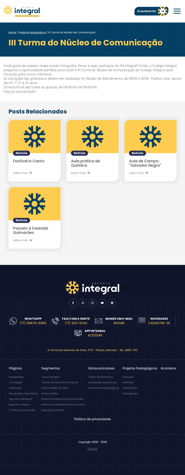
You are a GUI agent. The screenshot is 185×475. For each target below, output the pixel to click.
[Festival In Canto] (34, 136)
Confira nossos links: (22, 410)
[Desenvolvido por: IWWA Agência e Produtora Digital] (92, 449)
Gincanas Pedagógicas (103, 388)
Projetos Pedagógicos (32, 32)
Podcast (128, 377)
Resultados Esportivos (23, 393)
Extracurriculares (101, 368)
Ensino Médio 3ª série (55, 388)
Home (12, 32)
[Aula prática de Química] (92, 136)
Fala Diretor (130, 388)
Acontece (168, 368)
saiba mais (20, 173)
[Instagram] (83, 303)
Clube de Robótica (100, 377)
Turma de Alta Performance (59, 382)
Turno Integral (50, 377)
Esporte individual (20, 399)
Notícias (128, 382)
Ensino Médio (49, 393)
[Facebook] (73, 303)
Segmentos (50, 368)
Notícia (21, 153)
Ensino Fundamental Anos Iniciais (63, 404)
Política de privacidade (92, 419)
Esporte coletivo (19, 404)
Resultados (16, 377)
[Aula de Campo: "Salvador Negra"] (150, 136)
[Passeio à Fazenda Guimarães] (34, 203)
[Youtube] (102, 303)
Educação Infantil (52, 410)
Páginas (15, 368)
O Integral (15, 382)
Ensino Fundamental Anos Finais (62, 399)
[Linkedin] (112, 303)
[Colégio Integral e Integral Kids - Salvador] (22, 11)
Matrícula (15, 388)
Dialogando (130, 393)
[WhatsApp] (92, 303)
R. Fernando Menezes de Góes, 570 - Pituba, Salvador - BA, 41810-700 (92, 350)
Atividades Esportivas (102, 382)
